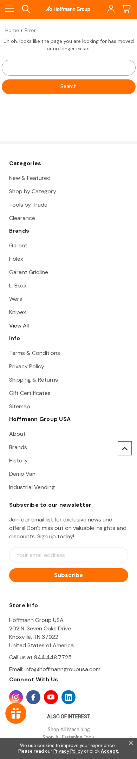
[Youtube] (51, 697)
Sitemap (19, 406)
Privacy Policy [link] (68, 751)
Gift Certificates (30, 393)
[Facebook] (33, 697)
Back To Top (124, 448)
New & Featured (30, 178)
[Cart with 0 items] (126, 9)
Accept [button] (109, 751)
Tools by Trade (28, 204)
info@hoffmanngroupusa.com (62, 669)
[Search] (25, 9)
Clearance (22, 218)
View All (19, 325)
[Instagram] (16, 697)
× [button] (131, 742)
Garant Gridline (28, 272)
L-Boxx (18, 285)
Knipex (17, 312)
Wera (15, 299)
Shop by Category (32, 191)
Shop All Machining (69, 729)
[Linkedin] (68, 697)
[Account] (110, 9)
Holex (16, 258)
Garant (18, 245)
